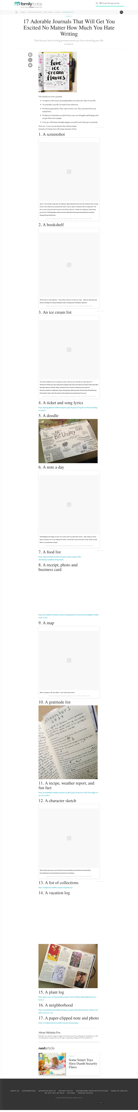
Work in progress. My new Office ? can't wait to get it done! (57, 692)
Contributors (29, 1091)
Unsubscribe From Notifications (92, 1091)
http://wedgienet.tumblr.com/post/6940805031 (55, 887)
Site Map (71, 1093)
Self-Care (48, 12)
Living (57, 12)
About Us (15, 1091)
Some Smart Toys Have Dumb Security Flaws (83, 1063)
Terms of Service (119, 1091)
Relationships (35, 12)
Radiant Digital (85, 1093)
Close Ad (101, 1102)
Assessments (68, 12)
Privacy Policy (66, 1091)
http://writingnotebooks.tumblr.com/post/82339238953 (58, 1023)
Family (24, 12)
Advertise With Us (47, 1091)
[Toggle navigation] (121, 12)
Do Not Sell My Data (54, 1093)
